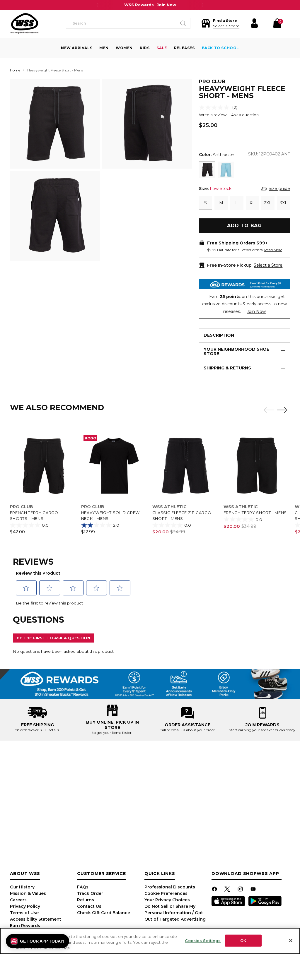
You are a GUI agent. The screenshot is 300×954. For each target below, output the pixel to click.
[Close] (290, 940)
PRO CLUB (212, 81)
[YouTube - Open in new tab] (253, 890)
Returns (85, 899)
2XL (268, 202)
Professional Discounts (169, 887)
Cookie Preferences (166, 893)
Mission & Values (28, 893)
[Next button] (202, 5)
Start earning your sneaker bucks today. (262, 730)
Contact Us (89, 906)
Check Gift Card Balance (103, 912)
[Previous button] (97, 5)
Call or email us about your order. (187, 730)
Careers (18, 899)
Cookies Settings (203, 940)
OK (243, 940)
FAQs (82, 887)
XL (252, 202)
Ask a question (245, 114)
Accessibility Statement (35, 919)
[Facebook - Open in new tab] (215, 890)
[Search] (183, 23)
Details (53, 730)
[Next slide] (283, 409)
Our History (22, 887)
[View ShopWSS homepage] (24, 23)
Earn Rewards (25, 925)
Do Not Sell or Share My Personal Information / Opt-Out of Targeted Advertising (175, 913)
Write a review (212, 114)
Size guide (279, 188)
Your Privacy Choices (167, 899)
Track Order (90, 893)
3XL (283, 202)
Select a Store (268, 265)
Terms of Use (24, 912)
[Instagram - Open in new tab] (240, 890)
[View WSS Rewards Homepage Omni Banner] (150, 684)
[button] (220, 23)
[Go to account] (254, 23)
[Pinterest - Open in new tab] (227, 890)
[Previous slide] (267, 410)
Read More (273, 250)
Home (15, 70)
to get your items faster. (112, 732)
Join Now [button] (256, 311)
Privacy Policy (25, 906)
